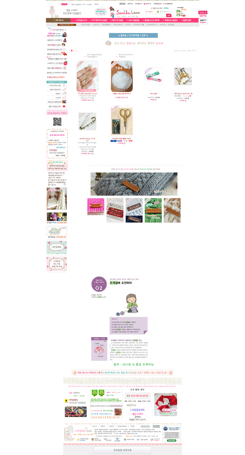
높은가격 (177, 50)
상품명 (189, 50)
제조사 (194, 50)
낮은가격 (183, 50)
